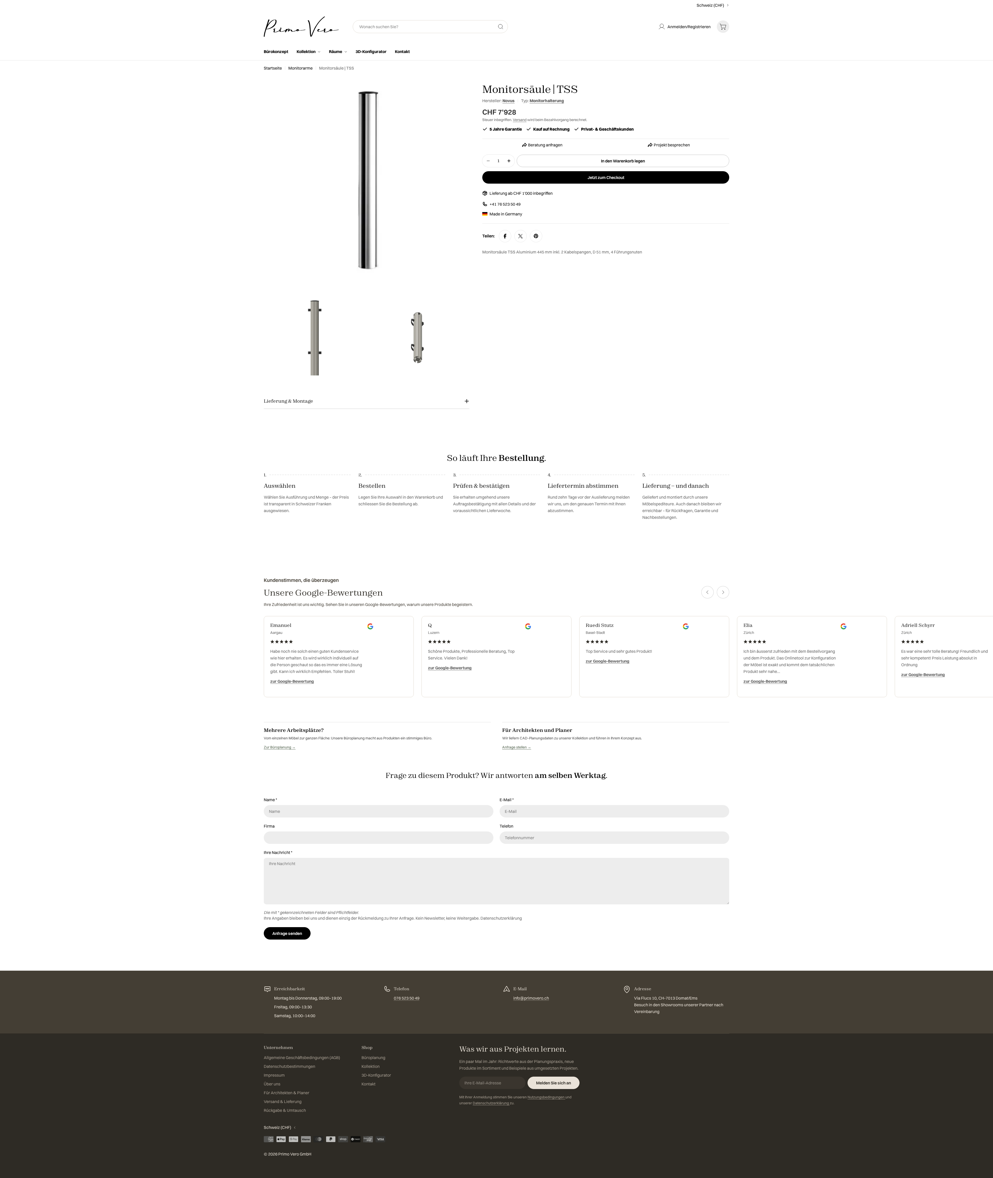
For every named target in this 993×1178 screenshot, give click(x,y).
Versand (519, 119)
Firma (269, 826)
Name (270, 799)
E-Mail (507, 799)
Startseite (273, 68)
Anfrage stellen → (516, 747)
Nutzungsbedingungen (546, 1097)
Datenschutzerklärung (501, 918)
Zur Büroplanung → (280, 747)
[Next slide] (723, 592)
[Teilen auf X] (520, 236)
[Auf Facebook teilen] (505, 236)
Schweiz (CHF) (710, 5)
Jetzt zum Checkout (606, 177)
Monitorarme (300, 68)
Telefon (506, 826)
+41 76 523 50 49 (505, 204)
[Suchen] (501, 27)
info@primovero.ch (531, 998)
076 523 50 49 (406, 998)
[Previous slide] (707, 592)
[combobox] (430, 26)
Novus (508, 100)
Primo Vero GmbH (294, 1154)
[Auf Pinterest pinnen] (536, 236)
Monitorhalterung (547, 100)
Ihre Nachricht (278, 852)
